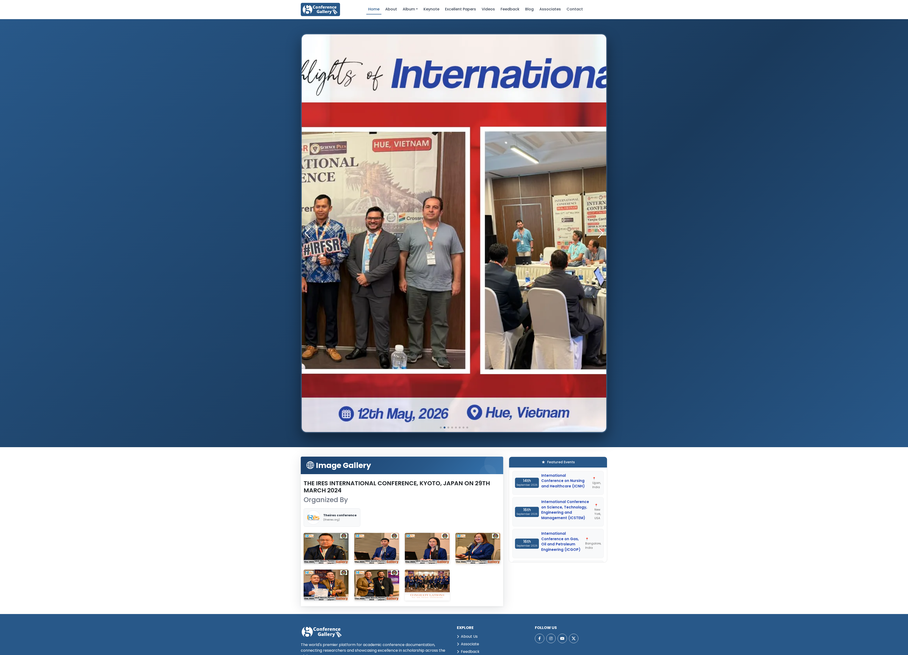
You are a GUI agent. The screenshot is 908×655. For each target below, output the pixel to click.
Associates (550, 9)
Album (409, 9)
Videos (488, 9)
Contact (575, 9)
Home (374, 9)
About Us (469, 636)
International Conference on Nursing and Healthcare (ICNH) (563, 481)
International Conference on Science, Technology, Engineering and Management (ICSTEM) (565, 509)
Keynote (431, 9)
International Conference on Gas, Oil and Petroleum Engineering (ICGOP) (561, 541)
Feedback (510, 9)
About (391, 9)
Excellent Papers (460, 9)
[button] (601, 233)
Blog (529, 9)
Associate (470, 644)
